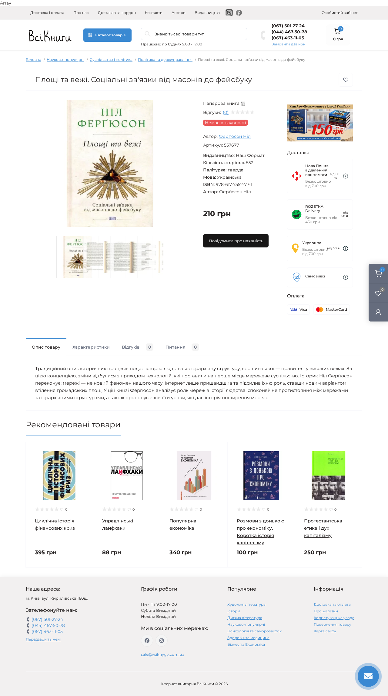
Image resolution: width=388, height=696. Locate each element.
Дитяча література (244, 617)
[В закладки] (346, 80)
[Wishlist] (84, 462)
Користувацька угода (334, 617)
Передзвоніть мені (43, 639)
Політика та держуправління (165, 59)
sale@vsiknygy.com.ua (162, 654)
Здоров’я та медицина (248, 637)
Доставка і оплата (47, 12)
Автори (179, 12)
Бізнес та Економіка (246, 644)
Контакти (153, 12)
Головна (33, 59)
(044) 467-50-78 (289, 32)
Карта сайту (325, 631)
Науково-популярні (65, 59)
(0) (226, 112)
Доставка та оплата (332, 604)
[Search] (147, 34)
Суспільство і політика (111, 59)
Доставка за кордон (117, 12)
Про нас (81, 12)
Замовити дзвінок (288, 44)
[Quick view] (84, 451)
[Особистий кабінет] (378, 311)
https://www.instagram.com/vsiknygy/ (162, 641)
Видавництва (207, 12)
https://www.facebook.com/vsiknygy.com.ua (147, 641)
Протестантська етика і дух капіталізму (323, 528)
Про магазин (326, 611)
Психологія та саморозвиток (254, 631)
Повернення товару (332, 624)
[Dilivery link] (345, 176)
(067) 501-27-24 (288, 25)
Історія (233, 611)
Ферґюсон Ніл (235, 136)
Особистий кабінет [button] (340, 12)
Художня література (246, 604)
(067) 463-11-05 (288, 38)
